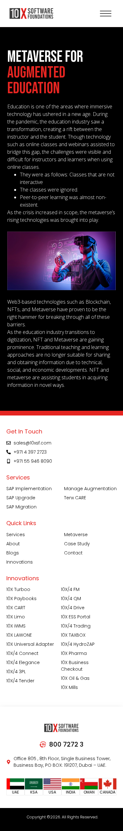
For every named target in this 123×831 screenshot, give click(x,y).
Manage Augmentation (90, 488)
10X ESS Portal (75, 617)
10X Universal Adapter (30, 644)
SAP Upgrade (20, 498)
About (13, 544)
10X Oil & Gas (75, 678)
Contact (73, 553)
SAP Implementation (29, 488)
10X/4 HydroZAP (78, 644)
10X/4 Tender (20, 681)
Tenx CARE (75, 498)
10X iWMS (16, 626)
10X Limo (15, 617)
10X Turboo (18, 589)
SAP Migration (21, 507)
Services (15, 534)
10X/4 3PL (16, 671)
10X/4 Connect (22, 653)
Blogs (12, 553)
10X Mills (69, 687)
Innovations (19, 562)
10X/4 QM (71, 598)
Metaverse (76, 534)
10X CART (15, 608)
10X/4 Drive (73, 608)
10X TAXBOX (73, 635)
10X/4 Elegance (23, 662)
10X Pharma (74, 653)
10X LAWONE (19, 635)
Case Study (77, 544)
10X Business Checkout (75, 665)
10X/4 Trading (76, 626)
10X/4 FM (70, 589)
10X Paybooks (21, 598)
